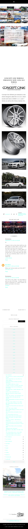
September (9, 441)
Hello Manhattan (20, 524)
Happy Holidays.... (9, 380)
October (8, 439)
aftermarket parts (22, 213)
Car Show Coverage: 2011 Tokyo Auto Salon (14, 385)
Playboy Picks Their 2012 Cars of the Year (14, 378)
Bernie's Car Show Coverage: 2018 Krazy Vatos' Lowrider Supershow (14, 492)
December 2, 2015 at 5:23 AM (12, 266)
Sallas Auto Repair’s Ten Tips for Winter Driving (13, 418)
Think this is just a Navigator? (11, 428)
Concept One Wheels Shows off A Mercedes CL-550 (14, 406)
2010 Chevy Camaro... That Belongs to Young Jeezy (13, 420)
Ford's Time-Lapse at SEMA (11, 408)
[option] (14, 36)
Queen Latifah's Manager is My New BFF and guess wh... (14, 410)
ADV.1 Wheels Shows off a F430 (12, 414)
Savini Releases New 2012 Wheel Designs (14, 422)
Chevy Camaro (23, 214)
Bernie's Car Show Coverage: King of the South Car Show (14, 495)
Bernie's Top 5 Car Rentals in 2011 (12, 391)
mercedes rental (9, 269)
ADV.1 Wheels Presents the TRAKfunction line (14, 521)
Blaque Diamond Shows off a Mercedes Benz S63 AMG (15, 400)
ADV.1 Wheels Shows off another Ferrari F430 (14, 412)
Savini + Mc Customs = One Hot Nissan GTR (14, 395)
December (9, 375)
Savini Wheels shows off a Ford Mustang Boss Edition (14, 387)
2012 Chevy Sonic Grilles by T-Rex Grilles (14, 401)
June (7, 448)
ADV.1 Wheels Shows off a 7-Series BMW (14, 432)
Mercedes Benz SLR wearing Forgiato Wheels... (13, 394)
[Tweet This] (14, 214)
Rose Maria (8, 264)
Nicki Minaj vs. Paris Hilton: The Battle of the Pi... (14, 430)
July (7, 445)
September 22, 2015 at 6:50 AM (12, 240)
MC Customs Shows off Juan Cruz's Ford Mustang (14, 404)
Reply (6, 259)
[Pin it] (16, 214)
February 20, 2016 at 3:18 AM (12, 277)
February (8, 457)
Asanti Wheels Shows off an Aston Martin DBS (14, 426)
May (7, 450)
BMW (19, 214)
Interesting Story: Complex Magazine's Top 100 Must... (14, 390)
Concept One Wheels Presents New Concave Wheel (15, 424)
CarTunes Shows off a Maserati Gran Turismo (13, 397)
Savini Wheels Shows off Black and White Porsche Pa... (14, 382)
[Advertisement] (14, 61)
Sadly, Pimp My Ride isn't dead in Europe (14, 415)
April (7, 452)
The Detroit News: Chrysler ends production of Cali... (14, 377)
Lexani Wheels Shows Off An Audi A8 (13, 433)
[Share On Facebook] (11, 214)
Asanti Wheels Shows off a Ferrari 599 (13, 435)
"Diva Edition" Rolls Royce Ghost (12, 384)
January (8, 459)
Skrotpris (7, 285)
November (9, 436)
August (8, 443)
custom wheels (8, 258)
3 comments (7, 214)
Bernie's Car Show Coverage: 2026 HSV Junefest (14, 35)
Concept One (20, 215)
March (8, 454)
